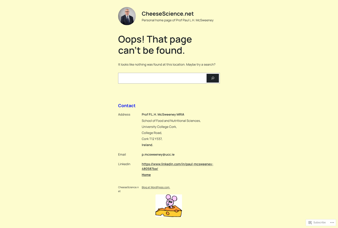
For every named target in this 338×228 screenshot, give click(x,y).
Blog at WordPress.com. (156, 187)
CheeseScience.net (168, 13)
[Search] (213, 78)
